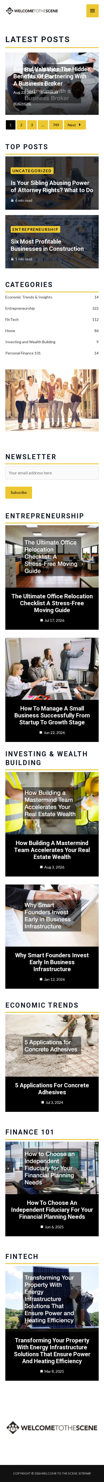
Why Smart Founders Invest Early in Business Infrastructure (52, 962)
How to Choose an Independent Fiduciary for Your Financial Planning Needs (52, 1210)
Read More (22, 104)
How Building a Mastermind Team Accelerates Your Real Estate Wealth (52, 850)
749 (56, 125)
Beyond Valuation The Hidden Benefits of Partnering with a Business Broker (52, 76)
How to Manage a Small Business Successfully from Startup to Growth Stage (52, 715)
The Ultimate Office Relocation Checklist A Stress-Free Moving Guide (52, 603)
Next (72, 125)
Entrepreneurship (35, 229)
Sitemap (84, 1473)
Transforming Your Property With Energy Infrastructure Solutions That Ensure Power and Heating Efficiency (52, 1350)
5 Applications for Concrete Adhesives (52, 1089)
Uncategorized (32, 170)
